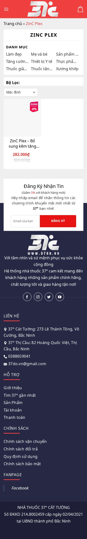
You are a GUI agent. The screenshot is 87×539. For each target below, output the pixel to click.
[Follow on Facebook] (27, 297)
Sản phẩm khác (67, 54)
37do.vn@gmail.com (27, 363)
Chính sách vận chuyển (25, 441)
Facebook (20, 488)
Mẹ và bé (39, 54)
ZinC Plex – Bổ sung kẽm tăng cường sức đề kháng (22, 143)
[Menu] (6, 9)
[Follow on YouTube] (60, 297)
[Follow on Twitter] (49, 297)
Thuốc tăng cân (42, 68)
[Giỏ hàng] (80, 9)
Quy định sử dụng (20, 456)
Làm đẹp (14, 54)
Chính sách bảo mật (22, 463)
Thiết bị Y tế (41, 61)
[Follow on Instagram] (38, 297)
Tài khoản (13, 410)
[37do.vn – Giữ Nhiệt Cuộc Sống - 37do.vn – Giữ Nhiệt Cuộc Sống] (43, 9)
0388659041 (19, 356)
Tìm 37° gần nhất (20, 395)
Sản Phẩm (13, 402)
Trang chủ (13, 23)
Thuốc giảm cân (17, 68)
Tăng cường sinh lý (17, 61)
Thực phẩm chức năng (67, 61)
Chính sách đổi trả (21, 449)
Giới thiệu (13, 387)
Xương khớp (67, 68)
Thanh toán (14, 417)
